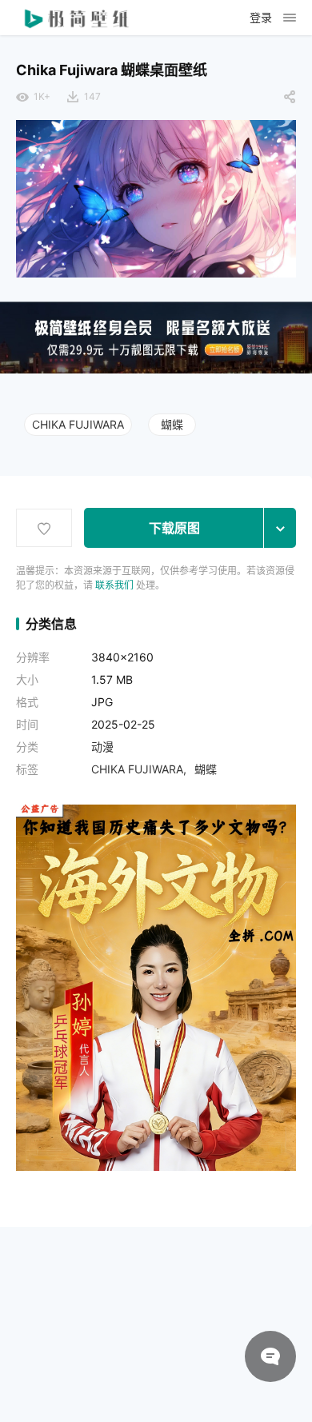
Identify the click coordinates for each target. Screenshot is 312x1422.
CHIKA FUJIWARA (78, 424)
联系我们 (114, 585)
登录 (261, 17)
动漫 (102, 746)
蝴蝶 (172, 424)
